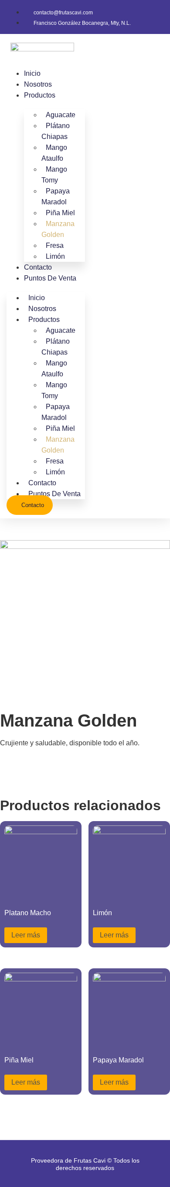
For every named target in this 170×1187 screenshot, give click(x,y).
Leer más (25, 935)
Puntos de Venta (50, 278)
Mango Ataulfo (54, 153)
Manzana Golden (58, 229)
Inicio (32, 73)
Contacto (38, 267)
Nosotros (38, 84)
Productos (39, 95)
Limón (55, 256)
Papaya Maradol (55, 196)
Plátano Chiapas (55, 131)
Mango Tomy (54, 175)
